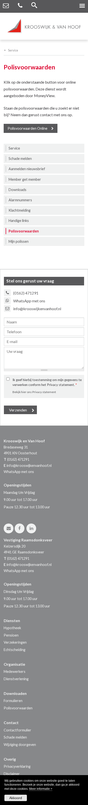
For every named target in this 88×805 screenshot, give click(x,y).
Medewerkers (14, 671)
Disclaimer (12, 774)
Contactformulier (17, 730)
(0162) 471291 (25, 293)
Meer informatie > (40, 789)
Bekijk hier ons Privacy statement (34, 392)
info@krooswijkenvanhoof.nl (37, 308)
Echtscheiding (14, 650)
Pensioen (11, 635)
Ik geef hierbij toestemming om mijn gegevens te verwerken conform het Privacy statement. (47, 382)
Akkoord (15, 798)
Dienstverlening (16, 679)
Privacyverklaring (17, 766)
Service (13, 50)
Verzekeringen (15, 642)
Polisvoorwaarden (18, 708)
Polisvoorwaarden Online (27, 128)
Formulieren (13, 701)
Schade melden (15, 737)
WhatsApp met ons (29, 300)
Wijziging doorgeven (20, 744)
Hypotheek (12, 628)
